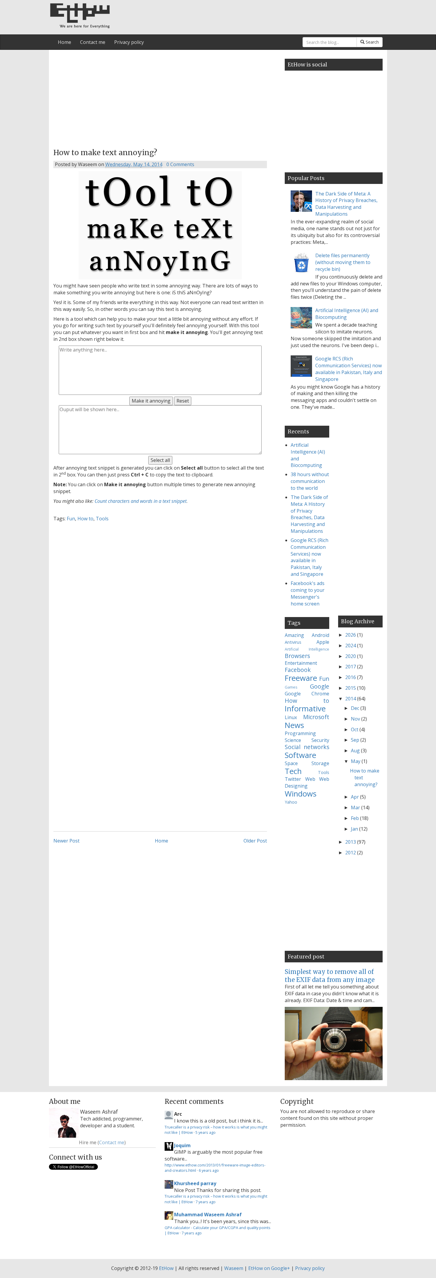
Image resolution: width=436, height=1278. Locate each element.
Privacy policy (129, 42)
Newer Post (66, 840)
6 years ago (209, 1170)
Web (310, 779)
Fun (71, 518)
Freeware (301, 678)
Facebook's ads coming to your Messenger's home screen (307, 593)
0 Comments (180, 164)
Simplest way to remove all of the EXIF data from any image (330, 975)
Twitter (293, 779)
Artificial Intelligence (307, 649)
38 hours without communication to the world (310, 481)
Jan (355, 829)
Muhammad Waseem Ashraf (208, 1214)
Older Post (255, 840)
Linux (291, 717)
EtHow (166, 1268)
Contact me (92, 42)
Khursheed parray (195, 1183)
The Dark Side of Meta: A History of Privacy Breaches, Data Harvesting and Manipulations (346, 203)
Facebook (298, 670)
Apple (322, 642)
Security (320, 740)
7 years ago (205, 1201)
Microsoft (316, 717)
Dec (355, 708)
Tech (293, 771)
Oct (355, 729)
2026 (351, 635)
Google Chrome (307, 693)
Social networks (307, 747)
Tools (102, 518)
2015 (351, 688)
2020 (351, 656)
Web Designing (307, 782)
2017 (351, 666)
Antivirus (293, 642)
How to (85, 518)
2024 (351, 645)
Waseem (233, 1268)
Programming (300, 733)
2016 (351, 677)
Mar (356, 807)
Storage (320, 763)
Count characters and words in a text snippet (141, 501)
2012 (351, 852)
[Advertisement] (160, 97)
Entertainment (301, 663)
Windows (300, 794)
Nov (356, 719)
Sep (355, 740)
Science (293, 740)
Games (291, 687)
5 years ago (205, 1132)
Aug (356, 750)
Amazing (294, 635)
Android (320, 635)
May (356, 761)
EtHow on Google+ (269, 1268)
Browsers (297, 656)
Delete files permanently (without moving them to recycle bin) (342, 262)
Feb (355, 818)
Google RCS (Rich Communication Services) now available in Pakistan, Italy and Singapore (348, 368)
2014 (351, 698)
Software (300, 755)
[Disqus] (160, 600)
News (294, 725)
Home (64, 42)
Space (291, 763)
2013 (351, 842)
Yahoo (291, 802)
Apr (355, 797)
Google (319, 686)
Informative (305, 708)
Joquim (182, 1145)
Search (372, 42)
